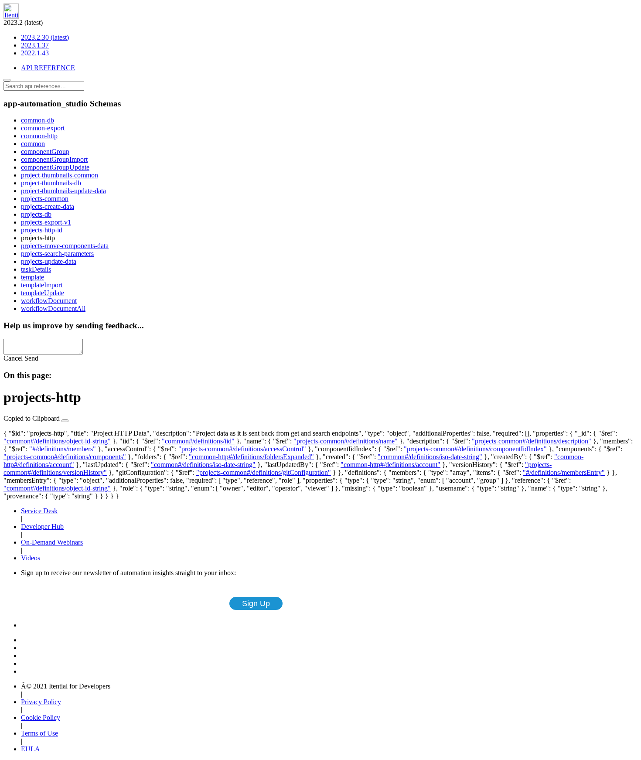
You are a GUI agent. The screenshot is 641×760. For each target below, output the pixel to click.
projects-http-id (41, 230)
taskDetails (36, 269)
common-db (37, 120)
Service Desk (39, 511)
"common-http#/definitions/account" (390, 464)
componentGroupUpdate (55, 167)
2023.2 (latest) (36, 38)
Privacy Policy (41, 701)
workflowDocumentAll (53, 308)
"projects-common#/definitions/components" (64, 456)
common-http (39, 136)
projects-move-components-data (65, 245)
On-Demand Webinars (52, 542)
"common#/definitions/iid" (198, 441)
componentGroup (45, 151)
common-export (43, 128)
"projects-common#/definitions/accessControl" (242, 449)
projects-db (36, 214)
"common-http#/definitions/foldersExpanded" (251, 456)
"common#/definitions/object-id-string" (57, 441)
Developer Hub (42, 526)
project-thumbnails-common (59, 175)
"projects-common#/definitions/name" (345, 441)
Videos (30, 558)
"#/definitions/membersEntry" (564, 472)
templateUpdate (42, 293)
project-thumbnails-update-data (63, 190)
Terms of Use (39, 733)
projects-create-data (47, 206)
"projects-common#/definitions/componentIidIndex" (475, 449)
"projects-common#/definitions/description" (531, 441)
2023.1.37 (35, 45)
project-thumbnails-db (51, 183)
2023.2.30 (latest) (45, 37)
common (33, 143)
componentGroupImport (54, 159)
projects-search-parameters (57, 253)
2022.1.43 (35, 53)
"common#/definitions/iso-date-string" (430, 456)
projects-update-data (48, 261)
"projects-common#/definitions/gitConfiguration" (263, 472)
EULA (30, 749)
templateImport (41, 285)
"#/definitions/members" (62, 449)
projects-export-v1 (46, 222)
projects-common (44, 198)
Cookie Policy (40, 717)
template (32, 277)
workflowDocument (49, 300)
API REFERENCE (48, 68)
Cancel (13, 358)
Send (31, 358)
